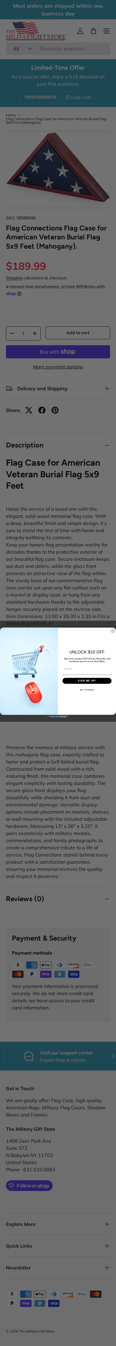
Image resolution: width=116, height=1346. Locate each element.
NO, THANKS (87, 690)
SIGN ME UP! (87, 680)
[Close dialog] (113, 631)
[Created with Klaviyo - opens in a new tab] (58, 716)
